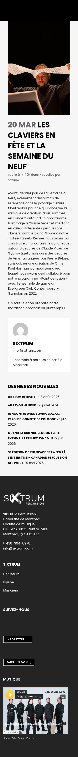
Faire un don (17, 662)
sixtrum (6, 738)
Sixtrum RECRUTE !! (23, 397)
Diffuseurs (11, 574)
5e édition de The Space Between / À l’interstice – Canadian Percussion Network (37, 457)
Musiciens (11, 590)
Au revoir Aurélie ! (23, 405)
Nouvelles (47, 175)
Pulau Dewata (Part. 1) (22, 738)
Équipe (8, 582)
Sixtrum (13, 180)
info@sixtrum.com (18, 548)
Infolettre (15, 639)
